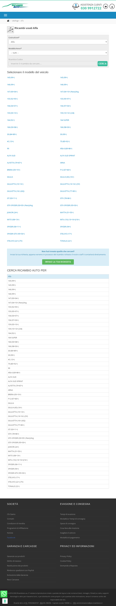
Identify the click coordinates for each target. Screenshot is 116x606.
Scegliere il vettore (67, 533)
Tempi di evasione (67, 514)
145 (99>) (12, 285)
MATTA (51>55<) (15, 451)
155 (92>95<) (13, 307)
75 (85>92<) (13, 363)
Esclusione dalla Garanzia (17, 575)
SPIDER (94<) (13, 468)
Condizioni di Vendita (16, 523)
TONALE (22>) (14, 486)
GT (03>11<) (13, 429)
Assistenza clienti (91, 6)
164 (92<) (12, 333)
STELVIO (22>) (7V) (15, 482)
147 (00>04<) (13, 298)
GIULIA (11, 403)
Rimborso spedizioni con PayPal (20, 570)
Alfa (9, 276)
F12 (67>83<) (13, 398)
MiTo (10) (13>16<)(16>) (17, 460)
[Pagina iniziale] (8, 20)
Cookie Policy (65, 561)
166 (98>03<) (13, 346)
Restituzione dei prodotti (17, 565)
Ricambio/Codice (15, 59)
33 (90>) (11, 355)
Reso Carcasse (13, 579)
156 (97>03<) (13, 320)
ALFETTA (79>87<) (15, 385)
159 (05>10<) (13, 324)
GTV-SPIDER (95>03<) (17, 442)
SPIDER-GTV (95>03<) (17, 473)
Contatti (10, 518)
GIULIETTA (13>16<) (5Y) (18, 416)
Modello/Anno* (15, 48)
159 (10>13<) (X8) (15, 329)
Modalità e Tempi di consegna (72, 518)
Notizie (10, 533)
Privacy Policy (66, 556)
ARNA (10, 390)
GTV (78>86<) (13, 434)
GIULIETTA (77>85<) (16, 425)
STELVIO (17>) (14, 477)
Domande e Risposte (69, 565)
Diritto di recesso (14, 561)
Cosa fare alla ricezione (69, 528)
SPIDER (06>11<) (15, 464)
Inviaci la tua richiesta (58, 262)
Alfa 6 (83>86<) (14, 372)
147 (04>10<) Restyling (17, 302)
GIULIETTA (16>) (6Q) (16, 420)
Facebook (11, 537)
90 (9, 368)
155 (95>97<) (13, 311)
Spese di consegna (68, 523)
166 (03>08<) (13, 342)
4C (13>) (11, 359)
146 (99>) (12, 294)
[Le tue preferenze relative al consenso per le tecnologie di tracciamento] (5, 601)
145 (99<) (12, 280)
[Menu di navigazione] (6, 15)
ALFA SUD (12, 377)
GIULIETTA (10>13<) (16, 412)
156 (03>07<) (13, 315)
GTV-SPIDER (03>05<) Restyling (21, 438)
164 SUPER (12, 337)
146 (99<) (12, 289)
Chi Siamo (11, 514)
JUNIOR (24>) (13, 447)
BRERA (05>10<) (14, 394)
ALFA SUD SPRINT (15, 381)
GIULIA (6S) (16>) (15, 407)
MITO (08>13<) (14, 455)
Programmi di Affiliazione (17, 528)
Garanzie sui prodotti (16, 556)
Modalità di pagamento (70, 537)
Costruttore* (13, 37)
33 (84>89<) (13, 350)
